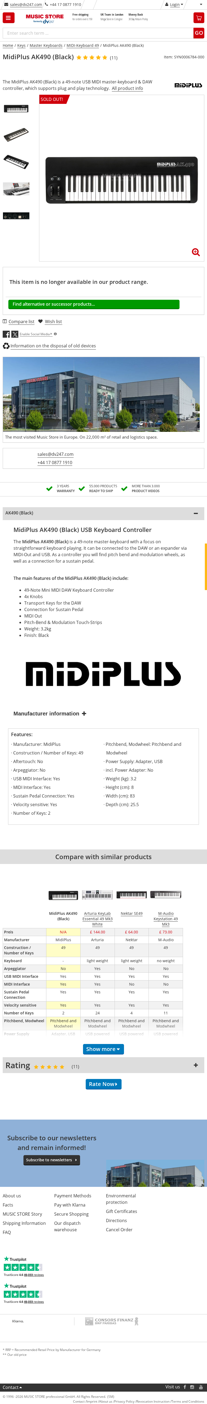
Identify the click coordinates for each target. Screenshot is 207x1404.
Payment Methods (72, 1196)
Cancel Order (119, 1230)
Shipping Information (24, 1223)
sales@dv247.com (26, 4)
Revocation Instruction (153, 1401)
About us (12, 1196)
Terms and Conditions (187, 1401)
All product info (127, 88)
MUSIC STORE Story (22, 1214)
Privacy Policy (124, 1401)
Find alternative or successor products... (54, 304)
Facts (8, 1205)
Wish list (53, 321)
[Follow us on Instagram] (192, 1387)
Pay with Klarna (69, 1205)
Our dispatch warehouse (67, 1226)
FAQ (7, 1232)
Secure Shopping (71, 1214)
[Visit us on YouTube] (201, 1387)
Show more (101, 1049)
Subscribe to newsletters (49, 1159)
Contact (11, 1387)
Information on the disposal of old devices (53, 346)
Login (175, 4)
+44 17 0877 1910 (54, 462)
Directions (116, 1220)
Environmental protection (121, 1199)
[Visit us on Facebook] (185, 1387)
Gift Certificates (121, 1211)
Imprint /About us (99, 1401)
